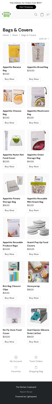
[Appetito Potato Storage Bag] (14, 184)
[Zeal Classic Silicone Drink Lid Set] (38, 316)
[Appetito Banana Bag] (14, 53)
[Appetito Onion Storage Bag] (38, 140)
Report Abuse (26, 392)
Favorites (16, 371)
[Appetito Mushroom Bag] (38, 97)
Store (15, 35)
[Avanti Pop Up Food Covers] (38, 228)
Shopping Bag (36, 371)
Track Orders (36, 361)
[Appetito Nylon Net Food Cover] (14, 140)
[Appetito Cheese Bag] (14, 97)
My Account (16, 361)
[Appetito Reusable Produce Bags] (14, 228)
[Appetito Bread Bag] (38, 53)
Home (6, 35)
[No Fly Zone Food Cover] (14, 316)
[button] (26, 7)
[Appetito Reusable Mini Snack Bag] (38, 184)
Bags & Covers (28, 35)
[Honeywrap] (38, 272)
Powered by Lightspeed (26, 396)
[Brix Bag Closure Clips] (14, 272)
